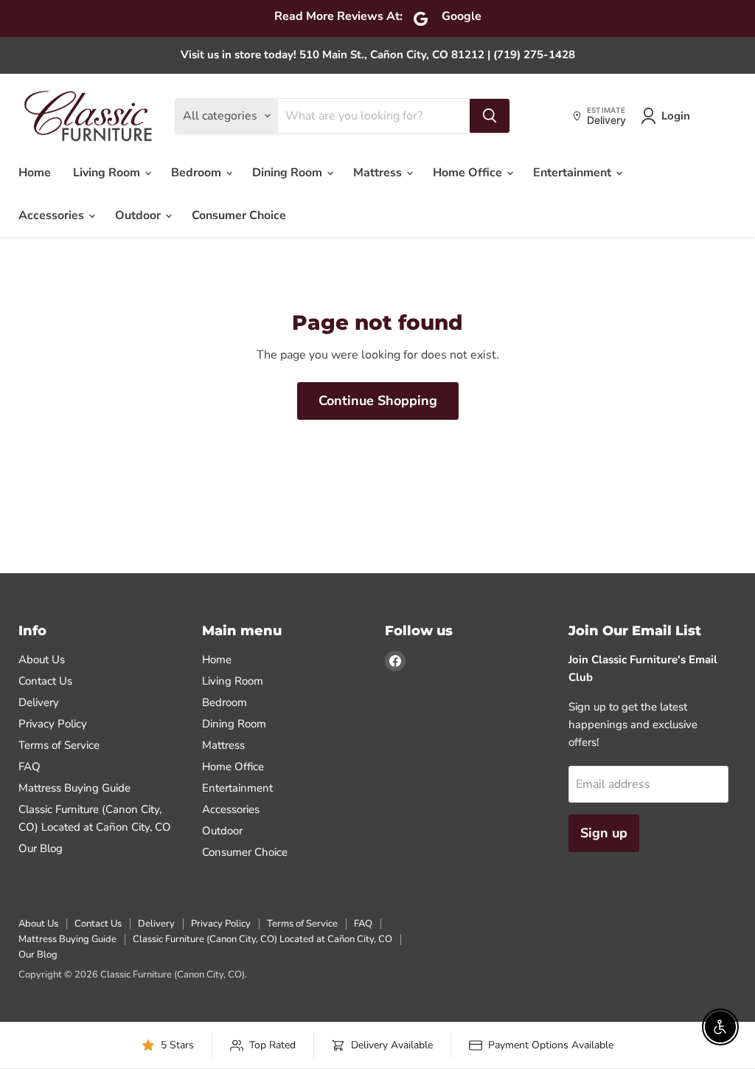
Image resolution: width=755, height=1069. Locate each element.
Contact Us (45, 681)
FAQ (29, 766)
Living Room (108, 173)
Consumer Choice (239, 215)
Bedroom (197, 173)
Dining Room (288, 173)
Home (34, 173)
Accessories (52, 215)
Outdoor (139, 215)
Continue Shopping (378, 400)
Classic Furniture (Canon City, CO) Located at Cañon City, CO (262, 939)
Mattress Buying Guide (74, 788)
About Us (41, 659)
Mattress (379, 173)
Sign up (603, 833)
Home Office (469, 173)
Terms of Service (59, 745)
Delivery (38, 702)
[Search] (489, 116)
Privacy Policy (52, 723)
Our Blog (40, 848)
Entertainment (573, 173)
